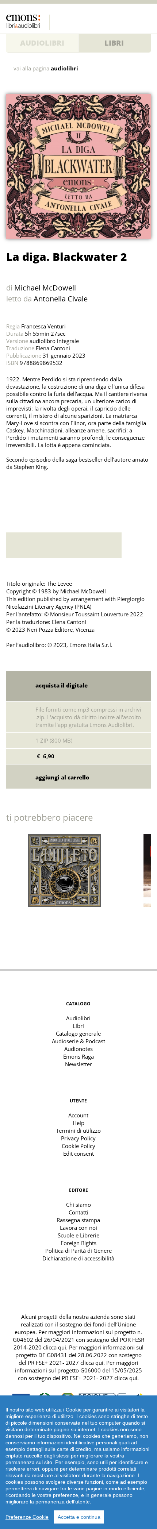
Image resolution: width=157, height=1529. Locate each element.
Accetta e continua (79, 1517)
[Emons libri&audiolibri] (28, 22)
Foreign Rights (78, 1243)
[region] (78, 1462)
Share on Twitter (13, 492)
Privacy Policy (78, 1138)
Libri (114, 43)
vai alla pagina (46, 68)
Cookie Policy (78, 1145)
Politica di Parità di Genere (78, 1250)
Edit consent (78, 1153)
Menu (145, 20)
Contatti (78, 1212)
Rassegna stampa (78, 1220)
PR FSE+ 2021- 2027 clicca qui (65, 1362)
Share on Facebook (29, 492)
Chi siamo (78, 1204)
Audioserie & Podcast (78, 1041)
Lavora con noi (78, 1227)
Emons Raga (78, 1056)
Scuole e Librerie (78, 1235)
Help (78, 1122)
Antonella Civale (61, 299)
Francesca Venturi (43, 326)
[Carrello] (130, 20)
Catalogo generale (78, 1033)
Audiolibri (42, 43)
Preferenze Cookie (27, 1517)
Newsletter (78, 1064)
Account (78, 1115)
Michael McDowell (45, 288)
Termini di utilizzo (78, 1130)
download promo (136, 545)
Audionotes (78, 1048)
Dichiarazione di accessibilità (78, 1258)
